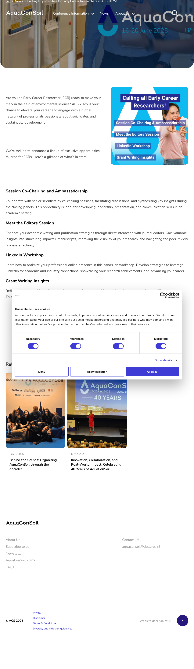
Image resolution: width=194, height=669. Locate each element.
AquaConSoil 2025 (20, 560)
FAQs (10, 567)
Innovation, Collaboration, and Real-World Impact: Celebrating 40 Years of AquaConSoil (96, 464)
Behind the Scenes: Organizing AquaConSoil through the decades (33, 464)
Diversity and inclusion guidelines (52, 628)
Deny (41, 371)
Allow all (152, 371)
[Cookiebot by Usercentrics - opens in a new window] (162, 295)
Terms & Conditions (44, 623)
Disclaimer (39, 618)
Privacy (37, 612)
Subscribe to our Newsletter (18, 549)
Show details (163, 360)
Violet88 (165, 621)
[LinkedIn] (185, 577)
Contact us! (130, 539)
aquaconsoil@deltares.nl (141, 546)
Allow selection (97, 371)
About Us (13, 539)
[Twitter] (174, 577)
